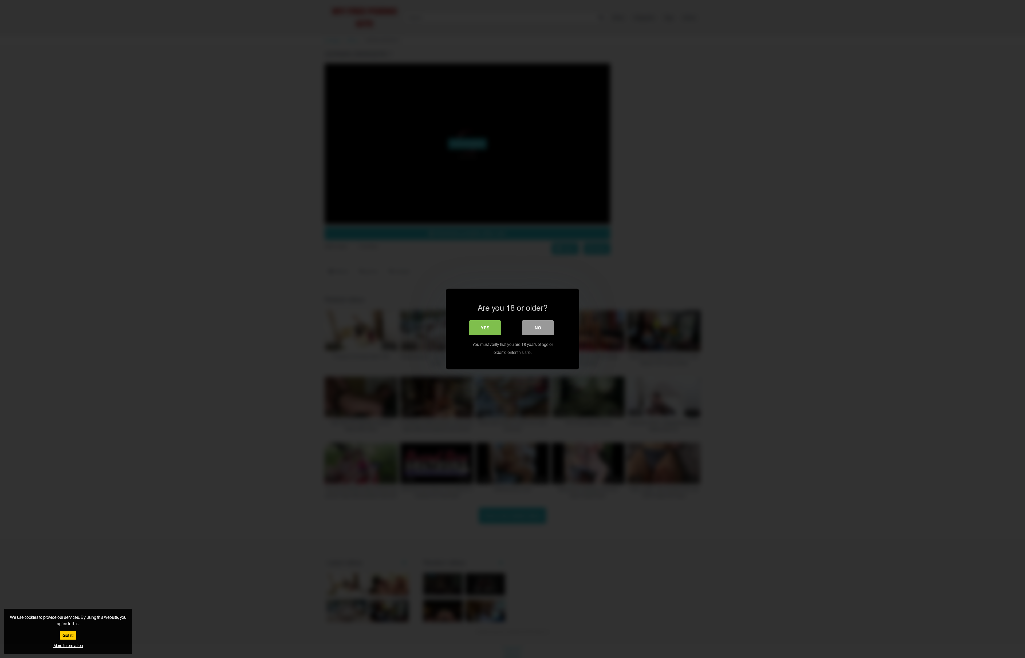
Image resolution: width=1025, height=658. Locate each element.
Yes (485, 328)
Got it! (68, 635)
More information (68, 645)
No (538, 328)
